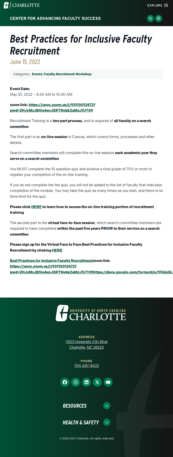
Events (37, 74)
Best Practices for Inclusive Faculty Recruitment (51, 261)
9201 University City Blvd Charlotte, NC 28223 (86, 345)
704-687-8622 (86, 366)
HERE (36, 207)
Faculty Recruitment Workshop (67, 74)
